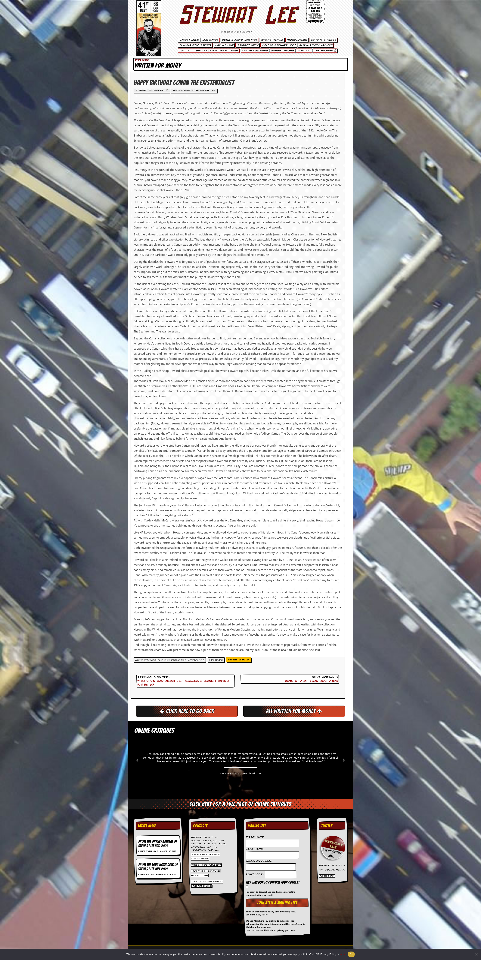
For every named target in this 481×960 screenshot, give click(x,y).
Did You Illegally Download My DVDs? (208, 50)
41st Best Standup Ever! (237, 31)
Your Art (304, 50)
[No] (476, 954)
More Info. (327, 876)
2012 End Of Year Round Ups (311, 681)
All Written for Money (291, 711)
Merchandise (297, 40)
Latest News (189, 40)
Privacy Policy (261, 914)
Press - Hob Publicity (206, 865)
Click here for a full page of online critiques (240, 804)
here (342, 954)
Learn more (251, 930)
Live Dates (210, 40)
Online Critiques (255, 50)
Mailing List (224, 45)
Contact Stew (247, 45)
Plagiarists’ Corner (195, 45)
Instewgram (324, 50)
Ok (351, 954)
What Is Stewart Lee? (279, 45)
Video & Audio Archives (240, 40)
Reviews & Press (323, 40)
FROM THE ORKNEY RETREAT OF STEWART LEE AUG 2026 (157, 844)
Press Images (282, 50)
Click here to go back (189, 711)
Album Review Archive (315, 45)
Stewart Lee (236, 19)
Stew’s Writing (272, 40)
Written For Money (239, 659)
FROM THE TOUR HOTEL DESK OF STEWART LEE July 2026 (158, 867)
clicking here (289, 911)
